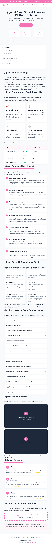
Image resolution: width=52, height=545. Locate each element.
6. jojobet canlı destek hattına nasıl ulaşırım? (16, 345)
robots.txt (30, 540)
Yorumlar (40, 4)
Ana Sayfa (5, 41)
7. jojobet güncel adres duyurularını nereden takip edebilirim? (20, 351)
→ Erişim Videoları (6, 63)
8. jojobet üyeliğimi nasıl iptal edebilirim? (15, 356)
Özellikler (22, 4)
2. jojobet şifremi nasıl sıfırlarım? (14, 325)
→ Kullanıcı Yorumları (7, 66)
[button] (26, 416)
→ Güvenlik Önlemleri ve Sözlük (9, 58)
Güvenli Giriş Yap (26, 25)
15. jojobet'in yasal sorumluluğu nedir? (15, 392)
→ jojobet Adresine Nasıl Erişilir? (9, 55)
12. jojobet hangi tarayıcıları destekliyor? (15, 376)
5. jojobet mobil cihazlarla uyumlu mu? (15, 340)
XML (25, 540)
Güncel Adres (46, 4)
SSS (32, 4)
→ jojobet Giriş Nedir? (7, 50)
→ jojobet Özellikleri (6, 53)
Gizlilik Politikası (33, 542)
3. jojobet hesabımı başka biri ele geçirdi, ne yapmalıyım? (19, 330)
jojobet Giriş (11, 41)
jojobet (5, 5)
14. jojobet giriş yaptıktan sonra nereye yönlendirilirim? (19, 387)
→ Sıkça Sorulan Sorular (8, 61)
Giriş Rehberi (23, 41)
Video (35, 4)
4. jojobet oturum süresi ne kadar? (14, 335)
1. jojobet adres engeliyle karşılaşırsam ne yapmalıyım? (19, 320)
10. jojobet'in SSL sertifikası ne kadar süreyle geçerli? (18, 366)
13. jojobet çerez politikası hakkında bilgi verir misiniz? (19, 381)
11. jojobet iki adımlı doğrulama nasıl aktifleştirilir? (18, 371)
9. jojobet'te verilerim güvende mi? (14, 361)
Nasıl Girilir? (28, 4)
